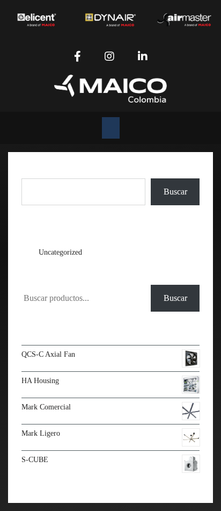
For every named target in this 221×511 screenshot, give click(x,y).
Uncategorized (60, 252)
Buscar (33, 171)
